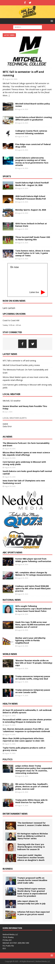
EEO (4, 948)
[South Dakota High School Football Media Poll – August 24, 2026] (8, 185)
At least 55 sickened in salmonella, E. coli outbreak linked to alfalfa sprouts (27, 711)
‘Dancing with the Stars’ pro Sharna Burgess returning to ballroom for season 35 (31, 846)
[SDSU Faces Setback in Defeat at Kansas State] (8, 226)
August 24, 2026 (11, 79)
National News (12, 599)
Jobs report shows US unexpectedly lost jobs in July (31, 902)
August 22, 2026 (22, 776)
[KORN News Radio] (27, 16)
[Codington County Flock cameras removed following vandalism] (8, 133)
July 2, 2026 (8, 412)
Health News (10, 703)
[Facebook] (25, 2)
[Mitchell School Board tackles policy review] (8, 107)
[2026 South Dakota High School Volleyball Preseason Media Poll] (8, 199)
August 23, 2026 (22, 229)
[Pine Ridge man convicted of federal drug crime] (8, 146)
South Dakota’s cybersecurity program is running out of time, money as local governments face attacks (31, 161)
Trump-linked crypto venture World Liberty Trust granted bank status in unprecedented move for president (32, 892)
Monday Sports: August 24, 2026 (30, 210)
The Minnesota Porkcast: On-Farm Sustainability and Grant (26, 444)
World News (10, 654)
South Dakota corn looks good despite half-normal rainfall (27, 472)
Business (8, 868)
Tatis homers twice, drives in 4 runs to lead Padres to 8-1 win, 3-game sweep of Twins (32, 253)
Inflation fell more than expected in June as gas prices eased (33, 913)
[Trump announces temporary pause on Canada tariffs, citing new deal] (8, 679)
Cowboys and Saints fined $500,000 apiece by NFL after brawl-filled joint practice (33, 588)
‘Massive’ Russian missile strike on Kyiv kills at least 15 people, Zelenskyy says (33, 663)
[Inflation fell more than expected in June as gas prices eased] (10, 915)
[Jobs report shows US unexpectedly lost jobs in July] (10, 904)
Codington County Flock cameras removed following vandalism (31, 132)
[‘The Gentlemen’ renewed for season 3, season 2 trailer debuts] (10, 826)
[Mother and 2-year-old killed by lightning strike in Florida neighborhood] (8, 641)
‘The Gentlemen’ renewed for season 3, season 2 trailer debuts (33, 824)
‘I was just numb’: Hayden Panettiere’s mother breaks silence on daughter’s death (30, 857)
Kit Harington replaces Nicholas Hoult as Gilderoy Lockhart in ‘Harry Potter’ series (32, 836)
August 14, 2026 (10, 734)
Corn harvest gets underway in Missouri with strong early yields (24, 463)
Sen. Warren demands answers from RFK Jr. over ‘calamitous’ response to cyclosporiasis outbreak (26, 730)
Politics (7, 759)
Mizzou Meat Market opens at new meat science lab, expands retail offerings (26, 453)
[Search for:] (27, 27)
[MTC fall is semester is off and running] (27, 51)
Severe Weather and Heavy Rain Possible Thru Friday (25, 407)
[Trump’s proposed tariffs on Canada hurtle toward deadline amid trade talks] (10, 881)
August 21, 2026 (10, 716)
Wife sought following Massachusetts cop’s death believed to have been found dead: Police (33, 608)
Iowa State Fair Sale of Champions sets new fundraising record (24, 481)
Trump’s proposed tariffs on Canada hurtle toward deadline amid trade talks (32, 880)
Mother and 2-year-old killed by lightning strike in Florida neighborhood (30, 640)
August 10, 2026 (10, 753)
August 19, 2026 (22, 682)
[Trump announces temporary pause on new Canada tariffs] (8, 693)
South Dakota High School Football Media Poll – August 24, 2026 (32, 183)
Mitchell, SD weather (12, 400)
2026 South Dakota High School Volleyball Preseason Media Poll (30, 197)
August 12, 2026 (10, 744)
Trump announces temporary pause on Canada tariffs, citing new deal (32, 677)
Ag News (7, 436)
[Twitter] (30, 2)
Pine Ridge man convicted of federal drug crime (33, 145)
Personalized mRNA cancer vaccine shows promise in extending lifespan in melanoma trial (27, 720)
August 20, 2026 (22, 578)
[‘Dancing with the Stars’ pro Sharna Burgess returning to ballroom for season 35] (10, 847)
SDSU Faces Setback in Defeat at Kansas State (31, 224)
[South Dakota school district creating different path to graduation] (8, 120)
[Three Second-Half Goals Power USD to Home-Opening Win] (8, 240)
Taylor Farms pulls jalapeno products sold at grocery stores (24, 748)
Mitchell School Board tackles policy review (32, 104)
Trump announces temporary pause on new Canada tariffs (32, 691)
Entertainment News (15, 813)
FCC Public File (8, 945)
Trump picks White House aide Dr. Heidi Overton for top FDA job (31, 801)
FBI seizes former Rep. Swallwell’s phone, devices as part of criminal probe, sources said (31, 786)
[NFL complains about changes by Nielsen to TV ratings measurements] (8, 575)
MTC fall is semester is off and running (23, 73)
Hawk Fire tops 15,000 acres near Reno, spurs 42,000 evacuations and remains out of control (32, 624)
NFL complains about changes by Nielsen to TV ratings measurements (33, 573)
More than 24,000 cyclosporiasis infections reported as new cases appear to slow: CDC (23, 739)
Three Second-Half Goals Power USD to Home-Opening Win (32, 238)
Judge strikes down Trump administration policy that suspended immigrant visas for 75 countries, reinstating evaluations (33, 769)
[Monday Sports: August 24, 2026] (8, 213)
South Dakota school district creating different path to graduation (33, 118)
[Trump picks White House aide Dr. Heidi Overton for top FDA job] (8, 803)
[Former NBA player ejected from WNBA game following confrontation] (8, 562)
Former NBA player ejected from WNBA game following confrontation (33, 559)
